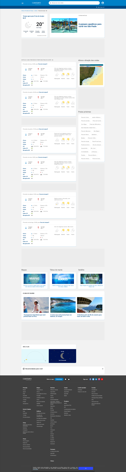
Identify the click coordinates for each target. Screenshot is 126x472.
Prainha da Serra (85, 145)
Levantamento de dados (70, 409)
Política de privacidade (97, 395)
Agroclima (52, 391)
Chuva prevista (26, 446)
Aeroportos (25, 403)
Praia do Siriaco (85, 158)
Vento (38, 399)
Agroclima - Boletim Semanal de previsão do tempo (56, 403)
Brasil (24, 389)
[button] (100, 7)
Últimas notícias (54, 389)
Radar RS (52, 441)
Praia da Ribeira (92, 155)
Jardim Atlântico (96, 117)
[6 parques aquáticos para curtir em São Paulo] (64, 25)
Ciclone (52, 433)
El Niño (52, 435)
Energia (52, 410)
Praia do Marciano (85, 131)
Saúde (51, 395)
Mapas (38, 387)
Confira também (82, 387)
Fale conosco (95, 393)
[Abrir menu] (22, 3)
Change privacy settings (97, 397)
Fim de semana (26, 397)
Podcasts (25, 430)
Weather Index (67, 415)
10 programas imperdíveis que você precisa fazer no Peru (34, 315)
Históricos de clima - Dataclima (27, 425)
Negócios (52, 406)
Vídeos (52, 461)
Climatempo (59, 379)
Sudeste (52, 420)
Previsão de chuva (41, 413)
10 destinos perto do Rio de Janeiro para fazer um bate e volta (89, 315)
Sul (51, 418)
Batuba (83, 138)
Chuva (38, 391)
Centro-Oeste (53, 422)
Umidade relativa (41, 397)
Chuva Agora (26, 440)
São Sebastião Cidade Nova (88, 127)
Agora (24, 391)
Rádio (65, 395)
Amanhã (25, 395)
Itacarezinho (84, 148)
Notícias (52, 387)
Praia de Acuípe (85, 141)
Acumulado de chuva (41, 393)
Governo (52, 414)
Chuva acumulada (27, 448)
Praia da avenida (85, 120)
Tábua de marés (40, 424)
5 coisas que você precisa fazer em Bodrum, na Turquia (61, 315)
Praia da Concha (97, 120)
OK (85, 468)
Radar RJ (25, 442)
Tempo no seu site (82, 391)
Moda (51, 408)
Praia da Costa (96, 158)
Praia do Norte (85, 134)
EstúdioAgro (53, 455)
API (65, 407)
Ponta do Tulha (92, 138)
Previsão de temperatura (40, 416)
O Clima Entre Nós (54, 451)
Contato (94, 387)
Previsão (25, 387)
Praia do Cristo (85, 117)
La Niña (52, 437)
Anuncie (93, 391)
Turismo (52, 439)
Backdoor (94, 134)
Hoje (24, 393)
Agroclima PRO (67, 405)
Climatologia (40, 426)
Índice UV (39, 422)
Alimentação (53, 393)
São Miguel (96, 131)
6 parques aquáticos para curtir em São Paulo (90, 25)
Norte (51, 425)
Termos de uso (95, 401)
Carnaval (52, 443)
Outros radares (26, 444)
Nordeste (52, 424)
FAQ (93, 399)
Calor (51, 431)
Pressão (38, 395)
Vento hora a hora (41, 420)
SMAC (65, 403)
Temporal (52, 429)
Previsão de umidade (41, 418)
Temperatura (40, 389)
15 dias (24, 399)
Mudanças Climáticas (55, 416)
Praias (24, 401)
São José (93, 148)
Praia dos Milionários (95, 124)
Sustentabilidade (54, 399)
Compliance (94, 389)
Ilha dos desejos (97, 145)
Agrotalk (52, 453)
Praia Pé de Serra (96, 141)
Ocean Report (67, 411)
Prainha (83, 155)
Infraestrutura (53, 412)
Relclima (25, 428)
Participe (80, 389)
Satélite (38, 403)
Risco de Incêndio (41, 401)
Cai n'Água (83, 124)
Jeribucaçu (94, 151)
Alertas (52, 397)
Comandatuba (84, 151)
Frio (51, 428)
